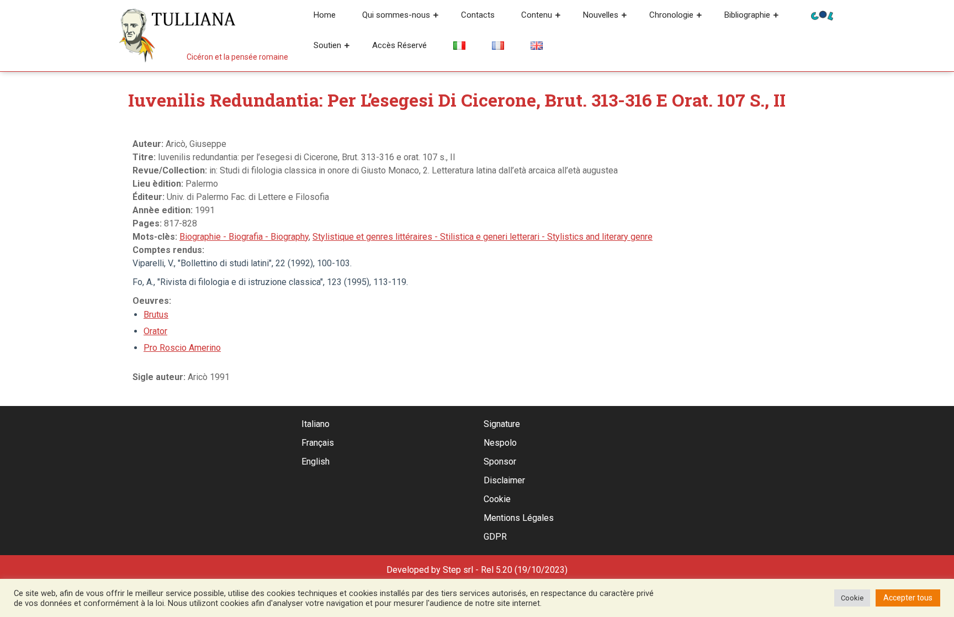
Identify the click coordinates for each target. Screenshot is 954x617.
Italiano (315, 424)
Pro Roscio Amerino (182, 347)
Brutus (156, 314)
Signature (502, 424)
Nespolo (500, 442)
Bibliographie (747, 15)
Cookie (497, 499)
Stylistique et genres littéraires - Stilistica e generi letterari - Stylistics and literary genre (482, 236)
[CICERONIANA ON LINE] (822, 14)
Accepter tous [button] (907, 597)
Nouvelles (600, 15)
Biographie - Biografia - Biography (244, 236)
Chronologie (671, 15)
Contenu (536, 15)
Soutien (327, 45)
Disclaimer (504, 480)
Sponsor (500, 461)
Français (317, 442)
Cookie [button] (852, 598)
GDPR (495, 536)
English (315, 461)
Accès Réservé (399, 45)
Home (325, 15)
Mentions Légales (519, 518)
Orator (155, 331)
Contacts (478, 15)
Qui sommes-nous (396, 15)
